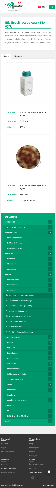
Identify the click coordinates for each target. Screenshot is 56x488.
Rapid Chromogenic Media (17, 400)
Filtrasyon (33, 456)
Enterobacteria (12, 285)
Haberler (4, 464)
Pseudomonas (12, 358)
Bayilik (3, 447)
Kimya (31, 443)
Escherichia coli (13, 280)
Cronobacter (12, 269)
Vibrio (9, 384)
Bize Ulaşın (33, 468)
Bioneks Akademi (8, 473)
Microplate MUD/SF (16, 327)
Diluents (10, 274)
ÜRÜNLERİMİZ (11, 217)
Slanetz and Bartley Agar (18, 311)
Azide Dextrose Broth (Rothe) (20, 316)
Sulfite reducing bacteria (16, 374)
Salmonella (11, 364)
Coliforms (11, 259)
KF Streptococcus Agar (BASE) (20, 306)
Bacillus (10, 253)
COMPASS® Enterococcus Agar (21, 301)
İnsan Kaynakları (7, 451)
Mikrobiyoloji (10, 222)
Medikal (8, 421)
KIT (8, 411)
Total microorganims (15, 379)
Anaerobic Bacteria (14, 248)
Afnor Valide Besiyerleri (16, 227)
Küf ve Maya (11, 390)
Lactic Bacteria (12, 353)
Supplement (11, 395)
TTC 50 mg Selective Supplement (21, 332)
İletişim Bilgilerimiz (36, 464)
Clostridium (11, 264)
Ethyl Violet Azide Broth (17, 322)
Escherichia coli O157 (15, 337)
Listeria (10, 343)
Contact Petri (12, 232)
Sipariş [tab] (6, 56)
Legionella (11, 348)
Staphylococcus (13, 369)
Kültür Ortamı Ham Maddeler (17, 416)
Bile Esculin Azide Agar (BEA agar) (21, 295)
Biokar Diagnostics (14, 238)
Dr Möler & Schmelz (14, 243)
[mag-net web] (49, 485)
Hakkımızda (5, 443)
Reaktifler (10, 405)
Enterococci (11, 290)
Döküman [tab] (17, 56)
